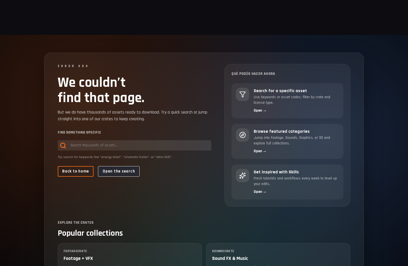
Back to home (75, 171)
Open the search (119, 171)
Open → (260, 110)
